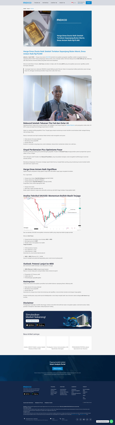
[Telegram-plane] (90, 419)
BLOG (28, 8)
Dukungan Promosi (63, 393)
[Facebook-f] (77, 419)
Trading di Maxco (53, 389)
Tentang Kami (74, 389)
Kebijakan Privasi (39, 402)
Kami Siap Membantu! (102, 421)
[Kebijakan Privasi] (83, 414)
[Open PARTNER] (47, 2)
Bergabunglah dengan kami (76, 393)
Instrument (52, 390)
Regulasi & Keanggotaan (76, 390)
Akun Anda (80, 3)
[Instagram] (80, 419)
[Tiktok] (87, 419)
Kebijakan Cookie (48, 402)
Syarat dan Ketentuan (28, 402)
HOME (24, 8)
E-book (84, 393)
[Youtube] (84, 419)
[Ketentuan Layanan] (75, 414)
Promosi (52, 394)
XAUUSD (48, 57)
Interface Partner (63, 390)
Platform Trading (53, 393)
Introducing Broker (63, 389)
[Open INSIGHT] (64, 2)
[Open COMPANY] (56, 2)
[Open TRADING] (39, 2)
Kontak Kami (74, 394)
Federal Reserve (71, 125)
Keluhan (84, 398)
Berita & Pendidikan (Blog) (86, 390)
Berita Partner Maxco (63, 394)
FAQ (83, 397)
